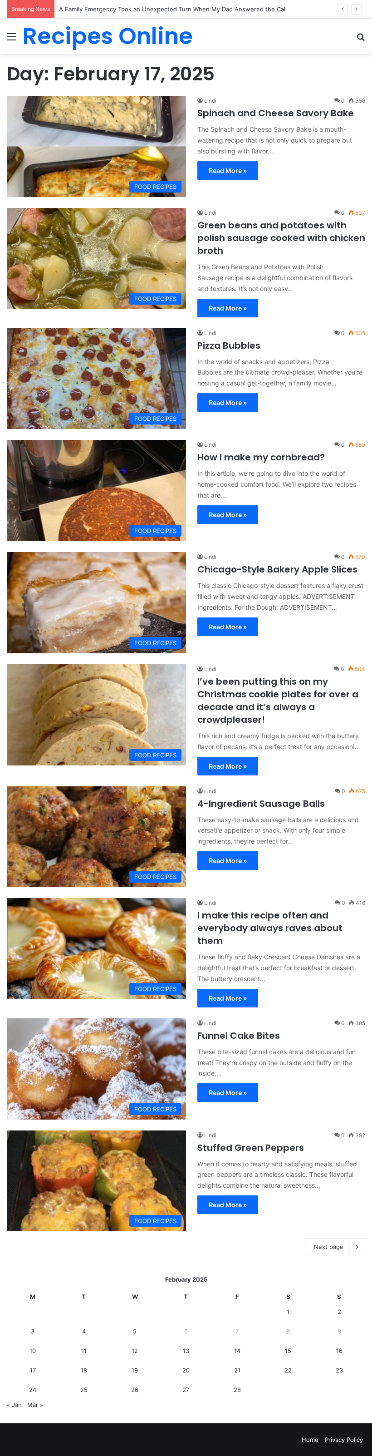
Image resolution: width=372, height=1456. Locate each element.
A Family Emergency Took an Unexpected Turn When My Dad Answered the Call (173, 9)
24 (32, 1389)
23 (339, 1370)
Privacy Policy (344, 1439)
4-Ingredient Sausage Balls (261, 803)
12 (135, 1350)
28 (237, 1389)
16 (339, 1350)
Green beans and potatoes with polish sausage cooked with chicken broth (281, 238)
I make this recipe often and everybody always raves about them (270, 928)
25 (84, 1389)
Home (310, 1439)
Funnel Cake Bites (238, 1035)
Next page (328, 1246)
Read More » (228, 170)
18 (84, 1370)
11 (84, 1350)
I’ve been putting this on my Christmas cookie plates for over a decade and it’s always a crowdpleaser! (277, 700)
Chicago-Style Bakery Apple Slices (277, 569)
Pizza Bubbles (228, 345)
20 (186, 1370)
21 (237, 1370)
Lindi (210, 100)
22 (288, 1370)
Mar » (35, 1404)
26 (134, 1389)
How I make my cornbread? (261, 457)
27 (185, 1389)
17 (33, 1370)
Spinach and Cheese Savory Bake (275, 113)
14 (237, 1350)
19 (135, 1370)
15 (288, 1350)
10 (32, 1350)
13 (186, 1350)
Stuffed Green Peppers (250, 1147)
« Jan (14, 1404)
